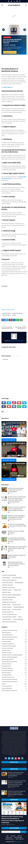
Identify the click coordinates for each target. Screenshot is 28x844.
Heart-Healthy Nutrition (17, 577)
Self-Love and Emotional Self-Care (9, 614)
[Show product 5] (12, 53)
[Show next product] (24, 29)
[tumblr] (3, 406)
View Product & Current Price (10, 52)
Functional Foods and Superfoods (9, 575)
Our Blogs (13, 835)
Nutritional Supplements (19, 607)
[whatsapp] (19, 406)
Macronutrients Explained (7, 582)
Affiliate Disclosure (9, 839)
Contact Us (19, 835)
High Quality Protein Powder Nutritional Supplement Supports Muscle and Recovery (16, 563)
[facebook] (9, 1)
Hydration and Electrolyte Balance (9, 580)
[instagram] (14, 1)
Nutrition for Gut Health (7, 589)
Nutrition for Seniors (6, 592)
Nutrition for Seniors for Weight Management (16, 532)
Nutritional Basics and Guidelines (9, 602)
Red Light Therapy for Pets (7, 612)
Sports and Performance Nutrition (9, 616)
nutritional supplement (17, 313)
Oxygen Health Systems (16, 340)
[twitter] (11, 1)
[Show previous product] (3, 29)
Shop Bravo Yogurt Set (9, 440)
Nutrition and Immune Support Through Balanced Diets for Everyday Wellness (16, 490)
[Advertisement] (14, 298)
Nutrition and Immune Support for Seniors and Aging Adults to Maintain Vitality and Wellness (16, 508)
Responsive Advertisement (7, 309)
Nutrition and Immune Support (8, 587)
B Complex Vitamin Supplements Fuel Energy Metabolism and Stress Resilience (17, 539)
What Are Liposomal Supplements (9, 621)
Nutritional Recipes (16, 604)
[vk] (14, 406)
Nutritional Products (6, 313)
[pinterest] (17, 1)
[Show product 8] (16, 53)
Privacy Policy (9, 837)
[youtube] (19, 402)
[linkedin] (22, 758)
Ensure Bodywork (14, 5)
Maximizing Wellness (19, 582)
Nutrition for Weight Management (9, 597)
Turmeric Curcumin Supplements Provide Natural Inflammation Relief (17, 525)
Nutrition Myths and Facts (7, 599)
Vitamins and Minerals (6, 619)
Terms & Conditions (19, 839)
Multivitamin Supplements (7, 585)
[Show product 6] (13, 53)
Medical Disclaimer (18, 837)
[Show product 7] (14, 53)
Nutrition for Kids (17, 589)
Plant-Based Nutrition (16, 609)
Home (7, 835)
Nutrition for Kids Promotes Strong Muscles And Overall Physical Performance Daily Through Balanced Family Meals (17, 499)
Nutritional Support (6, 315)
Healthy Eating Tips (6, 577)
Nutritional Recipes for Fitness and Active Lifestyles (16, 556)
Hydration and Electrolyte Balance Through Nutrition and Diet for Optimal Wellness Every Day (16, 517)
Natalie (4, 824)
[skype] (19, 1)
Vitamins (14, 315)
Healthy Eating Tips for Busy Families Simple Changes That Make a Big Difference (17, 548)
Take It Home (7, 87)
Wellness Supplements (18, 619)
